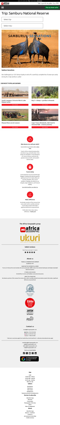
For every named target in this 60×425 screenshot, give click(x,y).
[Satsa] (30, 314)
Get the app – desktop (30, 380)
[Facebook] (24, 353)
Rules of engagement (30, 406)
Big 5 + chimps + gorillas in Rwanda (43, 100)
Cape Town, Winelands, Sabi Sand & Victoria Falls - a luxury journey (43, 123)
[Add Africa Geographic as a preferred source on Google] (30, 361)
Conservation (30, 401)
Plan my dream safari (52, 7)
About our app (30, 381)
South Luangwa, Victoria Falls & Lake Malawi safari (14, 101)
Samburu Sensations (8, 70)
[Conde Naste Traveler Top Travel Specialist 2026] (30, 307)
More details (15, 104)
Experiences (30, 388)
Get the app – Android (30, 378)
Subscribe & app (30, 397)
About (30, 408)
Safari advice (30, 389)
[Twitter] (27, 353)
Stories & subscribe (30, 395)
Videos (30, 404)
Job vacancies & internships (30, 416)
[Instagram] (33, 353)
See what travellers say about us (30, 187)
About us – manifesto (30, 412)
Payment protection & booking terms (30, 393)
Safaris (30, 383)
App (30, 372)
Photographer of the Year (30, 402)
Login (30, 374)
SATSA (28, 181)
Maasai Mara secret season (11, 123)
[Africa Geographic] (5, 3)
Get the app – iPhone (30, 376)
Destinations (30, 386)
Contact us (30, 414)
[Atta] (30, 320)
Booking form (30, 391)
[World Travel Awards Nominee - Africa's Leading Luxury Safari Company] (30, 296)
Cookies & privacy (30, 417)
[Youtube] (30, 353)
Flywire (22, 176)
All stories (30, 399)
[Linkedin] (35, 353)
